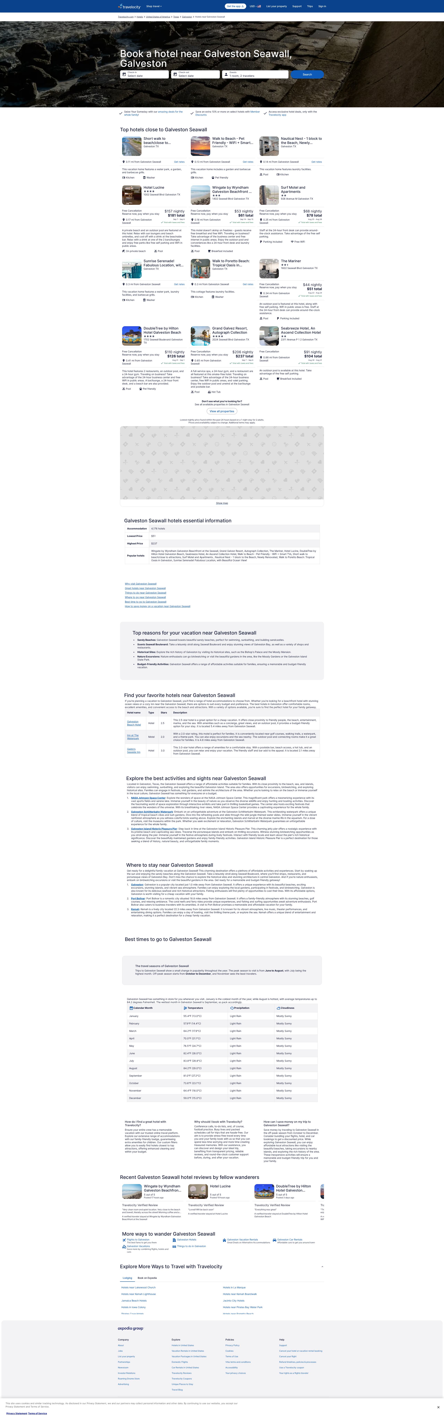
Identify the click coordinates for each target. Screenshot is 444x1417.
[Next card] (320, 1202)
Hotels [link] (140, 16)
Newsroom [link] (123, 1367)
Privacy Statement (16, 1413)
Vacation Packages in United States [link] (189, 1356)
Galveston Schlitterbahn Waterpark (152, 811)
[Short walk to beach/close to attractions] (153, 157)
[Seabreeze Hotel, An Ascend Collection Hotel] (290, 360)
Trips (310, 6)
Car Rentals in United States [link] (185, 1367)
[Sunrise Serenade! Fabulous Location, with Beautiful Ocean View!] (153, 289)
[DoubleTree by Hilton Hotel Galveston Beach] (153, 360)
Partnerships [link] (124, 1362)
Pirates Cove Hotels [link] (132, 1313)
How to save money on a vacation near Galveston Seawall (157, 606)
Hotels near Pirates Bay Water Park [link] (243, 1307)
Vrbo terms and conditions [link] (238, 1362)
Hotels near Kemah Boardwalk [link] (240, 1293)
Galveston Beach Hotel (134, 723)
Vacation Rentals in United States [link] (188, 1351)
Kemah (135, 909)
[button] (222, 1266)
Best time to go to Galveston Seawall (145, 601)
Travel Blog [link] (177, 1389)
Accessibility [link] (231, 1367)
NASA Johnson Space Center (148, 797)
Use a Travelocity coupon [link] (291, 1367)
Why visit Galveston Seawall (140, 583)
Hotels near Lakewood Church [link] (138, 1287)
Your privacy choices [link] (235, 1373)
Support (297, 6)
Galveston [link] (187, 16)
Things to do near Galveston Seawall (145, 592)
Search (307, 74)
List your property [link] (126, 1356)
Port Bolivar (138, 898)
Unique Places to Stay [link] (182, 1384)
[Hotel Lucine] (153, 219)
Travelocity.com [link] (126, 16)
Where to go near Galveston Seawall (145, 597)
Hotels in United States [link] (183, 1345)
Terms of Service (37, 1413)
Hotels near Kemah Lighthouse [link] (138, 1293)
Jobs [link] (120, 1351)
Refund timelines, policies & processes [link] (297, 1362)
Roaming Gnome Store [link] (129, 1378)
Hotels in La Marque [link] (234, 1287)
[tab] (127, 1278)
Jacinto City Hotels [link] (233, 1300)
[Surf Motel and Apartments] (290, 219)
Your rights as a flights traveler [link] (293, 1373)
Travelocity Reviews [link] (181, 1373)
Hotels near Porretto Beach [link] (238, 1313)
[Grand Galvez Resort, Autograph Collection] (222, 360)
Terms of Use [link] (231, 1356)
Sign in (322, 6)
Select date (135, 76)
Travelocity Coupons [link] (182, 1378)
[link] (147, 1241)
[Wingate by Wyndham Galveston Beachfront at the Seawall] (222, 219)
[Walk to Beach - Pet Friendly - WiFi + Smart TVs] (222, 157)
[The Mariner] (290, 289)
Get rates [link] (179, 161)
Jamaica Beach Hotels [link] (134, 1300)
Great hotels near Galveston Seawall (145, 588)
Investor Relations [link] (126, 1373)
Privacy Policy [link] (232, 1345)
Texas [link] (176, 16)
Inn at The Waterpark (133, 737)
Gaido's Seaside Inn (133, 750)
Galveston (137, 884)
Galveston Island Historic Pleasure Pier (154, 828)
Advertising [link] (123, 1384)
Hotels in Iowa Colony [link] (133, 1307)
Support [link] (283, 1345)
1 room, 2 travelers (242, 76)
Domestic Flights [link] (180, 1362)
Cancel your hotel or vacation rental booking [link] (300, 1351)
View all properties (222, 411)
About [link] (121, 1345)
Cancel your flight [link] (287, 1356)
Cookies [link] (229, 1351)
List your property (276, 6)
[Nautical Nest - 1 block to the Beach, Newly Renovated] (290, 157)
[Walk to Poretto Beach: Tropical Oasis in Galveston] (222, 289)
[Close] (438, 1407)
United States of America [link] (158, 16)
